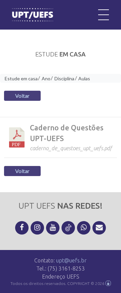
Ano (46, 78)
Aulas (84, 78)
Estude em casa (21, 78)
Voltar (22, 95)
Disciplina (64, 78)
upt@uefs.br (71, 260)
